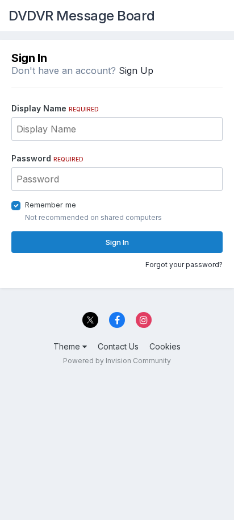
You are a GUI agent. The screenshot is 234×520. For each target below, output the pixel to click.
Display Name (55, 108)
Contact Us (118, 346)
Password (47, 158)
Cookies (165, 346)
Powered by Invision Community (117, 360)
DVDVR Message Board (82, 15)
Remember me (50, 204)
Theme (67, 346)
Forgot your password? (184, 264)
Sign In (117, 242)
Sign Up (136, 70)
